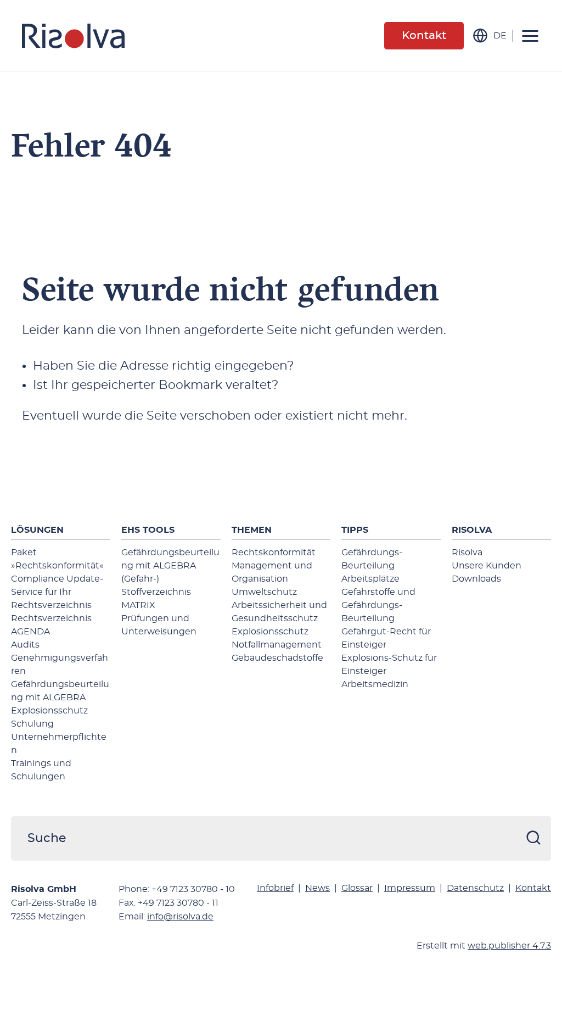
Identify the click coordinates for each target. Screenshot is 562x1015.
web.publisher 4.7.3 (509, 945)
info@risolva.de (180, 916)
